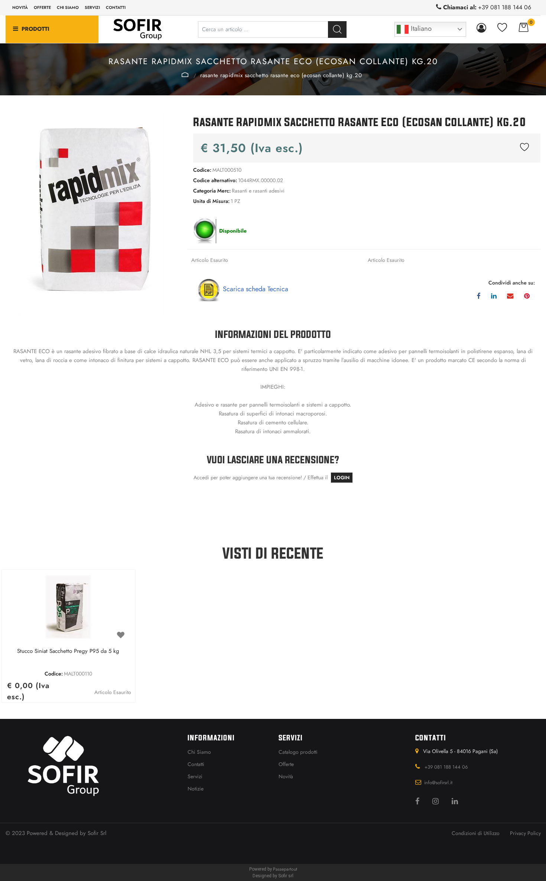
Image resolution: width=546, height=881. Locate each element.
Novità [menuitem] (20, 7)
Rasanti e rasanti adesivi (185, 74)
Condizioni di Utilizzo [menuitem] (476, 833)
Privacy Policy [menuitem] (525, 833)
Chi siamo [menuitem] (68, 7)
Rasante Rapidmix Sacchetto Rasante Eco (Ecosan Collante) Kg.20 (281, 75)
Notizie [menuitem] (196, 788)
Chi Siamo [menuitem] (199, 752)
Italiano (420, 28)
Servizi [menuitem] (92, 7)
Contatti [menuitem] (116, 7)
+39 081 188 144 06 (504, 7)
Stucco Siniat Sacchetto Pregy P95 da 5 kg (68, 651)
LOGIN (342, 477)
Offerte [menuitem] (42, 7)
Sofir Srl (97, 833)
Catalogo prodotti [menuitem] (298, 752)
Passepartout (285, 869)
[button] (337, 29)
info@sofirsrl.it (438, 782)
